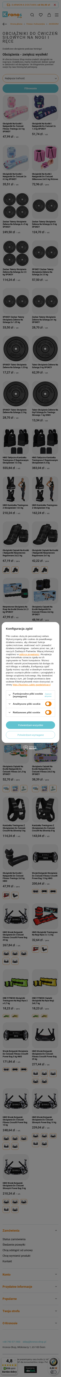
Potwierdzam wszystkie (30, 725)
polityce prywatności (29, 654)
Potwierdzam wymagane (30, 734)
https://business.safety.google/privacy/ (32, 684)
